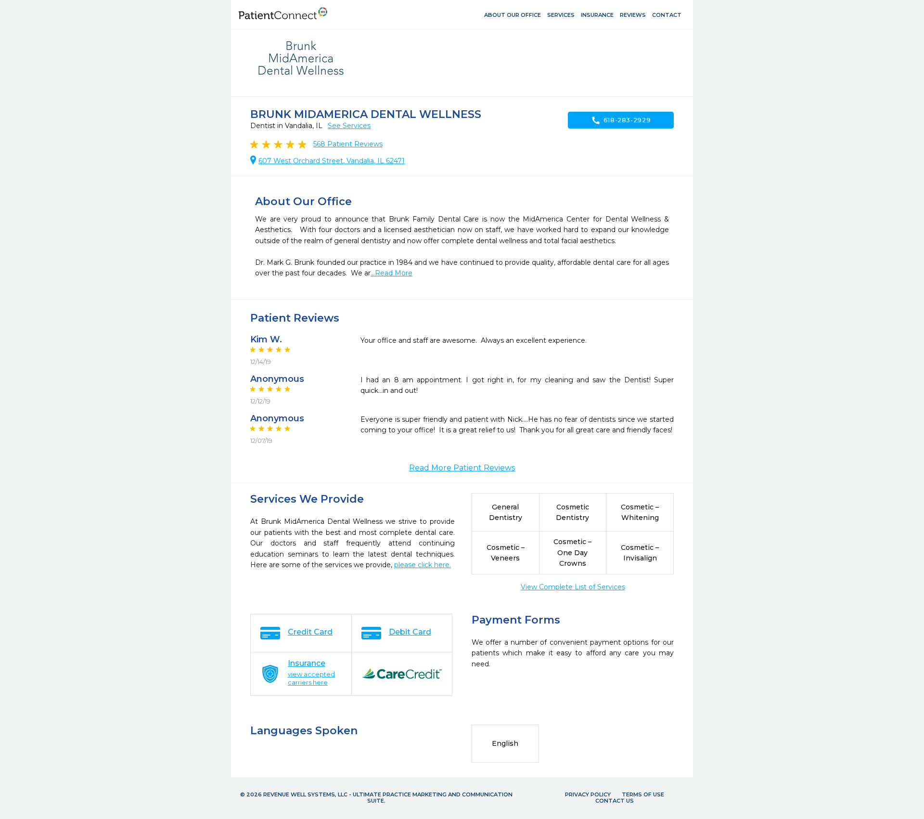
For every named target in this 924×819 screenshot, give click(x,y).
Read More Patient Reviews (462, 467)
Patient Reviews (348, 144)
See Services (349, 125)
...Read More (391, 273)
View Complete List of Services (573, 587)
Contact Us (614, 800)
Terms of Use (643, 794)
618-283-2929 (621, 120)
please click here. (422, 564)
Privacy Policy (588, 794)
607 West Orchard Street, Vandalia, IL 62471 (331, 160)
